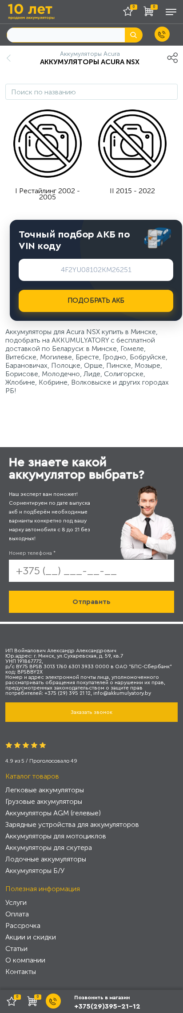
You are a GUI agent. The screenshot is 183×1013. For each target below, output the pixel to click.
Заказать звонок (91, 712)
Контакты (20, 971)
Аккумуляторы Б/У (34, 870)
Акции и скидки (30, 937)
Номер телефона (32, 553)
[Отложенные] (131, 13)
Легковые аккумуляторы (44, 790)
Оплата (17, 914)
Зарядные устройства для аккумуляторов (72, 824)
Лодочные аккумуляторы (45, 859)
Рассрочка (22, 925)
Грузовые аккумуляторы (43, 801)
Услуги (16, 902)
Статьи (16, 948)
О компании (25, 960)
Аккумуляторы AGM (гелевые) (53, 813)
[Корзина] (150, 13)
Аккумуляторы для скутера (48, 847)
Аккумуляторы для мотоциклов (55, 836)
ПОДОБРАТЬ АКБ (96, 300)
